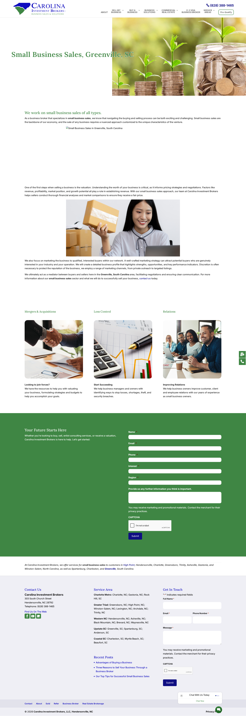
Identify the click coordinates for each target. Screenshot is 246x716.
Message (168, 627)
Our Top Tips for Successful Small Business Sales (122, 676)
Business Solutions (149, 11)
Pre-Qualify (226, 12)
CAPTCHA (134, 517)
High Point (129, 564)
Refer (56, 703)
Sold (48, 703)
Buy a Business (132, 11)
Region (133, 477)
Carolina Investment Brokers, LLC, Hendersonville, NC (63, 711)
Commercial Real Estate (168, 11)
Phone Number (201, 613)
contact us (145, 278)
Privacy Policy (213, 711)
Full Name (168, 599)
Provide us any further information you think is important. (160, 488)
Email (132, 443)
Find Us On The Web (36, 611)
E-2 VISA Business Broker (191, 11)
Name (132, 431)
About (104, 12)
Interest (133, 466)
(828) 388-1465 (220, 5)
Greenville (110, 568)
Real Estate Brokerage (93, 703)
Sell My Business (116, 11)
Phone (133, 454)
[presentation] (150, 525)
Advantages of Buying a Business (114, 662)
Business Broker (71, 703)
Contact (28, 703)
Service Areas (208, 11)
